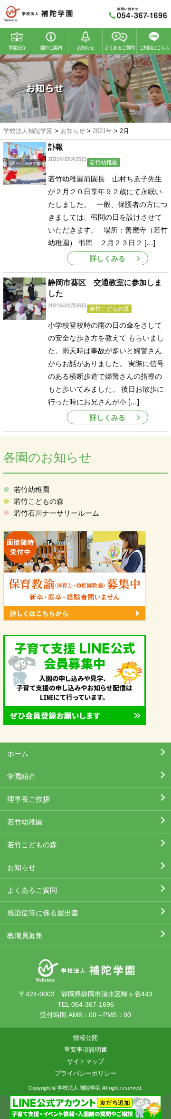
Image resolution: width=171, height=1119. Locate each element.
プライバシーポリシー (85, 1072)
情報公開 (85, 1037)
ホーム (17, 754)
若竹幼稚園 (103, 162)
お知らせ (85, 47)
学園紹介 (17, 47)
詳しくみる (107, 258)
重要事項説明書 (85, 1049)
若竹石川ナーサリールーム (56, 513)
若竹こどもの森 (109, 308)
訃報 (55, 147)
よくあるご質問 (119, 47)
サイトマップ (85, 1061)
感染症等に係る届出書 (42, 913)
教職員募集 (25, 935)
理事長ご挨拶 (28, 799)
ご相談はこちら (154, 47)
